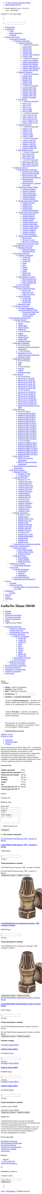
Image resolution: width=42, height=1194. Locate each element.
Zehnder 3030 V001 (29, 90)
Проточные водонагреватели (24, 579)
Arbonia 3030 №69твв (30, 62)
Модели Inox (27, 238)
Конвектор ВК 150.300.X (27, 437)
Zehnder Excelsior (28, 203)
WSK (20, 363)
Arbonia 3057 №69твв (30, 64)
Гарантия (12, 35)
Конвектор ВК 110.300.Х (27, 427)
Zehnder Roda (23, 538)
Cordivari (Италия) (24, 125)
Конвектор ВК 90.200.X (27, 413)
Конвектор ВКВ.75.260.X (27, 443)
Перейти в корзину (23, 875)
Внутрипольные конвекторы (20, 318)
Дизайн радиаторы (21, 168)
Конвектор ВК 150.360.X (27, 439)
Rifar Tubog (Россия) (25, 150)
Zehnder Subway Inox (25, 519)
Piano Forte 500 (27, 292)
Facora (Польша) (24, 285)
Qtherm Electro (23, 337)
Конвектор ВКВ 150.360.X (28, 454)
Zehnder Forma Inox (25, 524)
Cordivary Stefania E (25, 503)
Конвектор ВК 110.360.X (27, 429)
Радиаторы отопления (17, 39)
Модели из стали (28, 240)
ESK (19, 365)
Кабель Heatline (23, 560)
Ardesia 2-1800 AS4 (29, 146)
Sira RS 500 (26, 300)
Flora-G (25, 267)
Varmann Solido (27, 220)
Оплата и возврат (15, 585)
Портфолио (9, 591)
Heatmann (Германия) (21, 343)
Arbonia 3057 (27, 49)
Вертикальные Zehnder (30, 173)
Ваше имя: (5, 806)
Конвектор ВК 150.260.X (27, 435)
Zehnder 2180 (27, 82)
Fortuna (25, 269)
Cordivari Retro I (24, 493)
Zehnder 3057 (27, 80)
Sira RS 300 (26, 298)
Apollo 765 (26, 259)
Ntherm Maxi (22, 326)
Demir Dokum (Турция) (26, 277)
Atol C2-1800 (27, 109)
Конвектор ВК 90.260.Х (27, 415)
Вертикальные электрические (27, 180)
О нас (11, 31)
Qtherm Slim (22, 339)
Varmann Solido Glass (30, 222)
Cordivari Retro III (24, 497)
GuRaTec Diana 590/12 (9, 1086)
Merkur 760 (26, 275)
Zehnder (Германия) (25, 72)
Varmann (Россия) (20, 320)
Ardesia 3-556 (27, 132)
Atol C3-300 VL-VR (29, 117)
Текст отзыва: (6, 815)
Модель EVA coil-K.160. (27, 386)
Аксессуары (13, 567)
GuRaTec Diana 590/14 (9, 1049)
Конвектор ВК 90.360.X (27, 419)
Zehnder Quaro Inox (25, 526)
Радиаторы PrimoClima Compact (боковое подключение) (30, 314)
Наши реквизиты (15, 33)
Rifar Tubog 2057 (28, 154)
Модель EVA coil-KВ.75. (27, 394)
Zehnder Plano (27, 209)
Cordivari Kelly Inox (25, 482)
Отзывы (12, 593)
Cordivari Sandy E (24, 505)
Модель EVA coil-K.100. (27, 382)
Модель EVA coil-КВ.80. (27, 396)
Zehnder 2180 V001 (29, 93)
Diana (24, 263)
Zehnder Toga (23, 540)
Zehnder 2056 (27, 76)
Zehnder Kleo (27, 205)
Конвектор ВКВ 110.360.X (28, 450)
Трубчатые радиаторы (22, 41)
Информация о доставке (14, 731)
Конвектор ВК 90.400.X (27, 421)
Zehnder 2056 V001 (29, 88)
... (5, 600)
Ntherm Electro (23, 327)
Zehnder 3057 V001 (29, 92)
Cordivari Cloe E (24, 511)
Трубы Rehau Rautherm (22, 565)
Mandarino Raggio (28, 249)
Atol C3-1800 (27, 111)
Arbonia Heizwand (28, 193)
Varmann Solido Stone (30, 228)
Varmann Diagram (28, 214)
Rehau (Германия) (20, 548)
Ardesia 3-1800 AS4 (29, 148)
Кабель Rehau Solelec (25, 552)
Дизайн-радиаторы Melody (28, 236)
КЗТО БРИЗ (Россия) (21, 456)
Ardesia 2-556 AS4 (29, 140)
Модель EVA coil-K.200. (27, 388)
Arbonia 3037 (27, 47)
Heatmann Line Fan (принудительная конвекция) (28, 354)
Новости (8, 595)
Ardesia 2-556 (27, 129)
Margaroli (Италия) (20, 472)
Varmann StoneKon (29, 234)
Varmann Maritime (28, 218)
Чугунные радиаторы (22, 253)
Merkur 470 (26, 273)
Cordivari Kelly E (24, 501)
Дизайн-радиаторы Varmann (28, 212)
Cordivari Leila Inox (25, 489)
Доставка (12, 583)
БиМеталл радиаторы (22, 287)
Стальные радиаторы (21, 306)
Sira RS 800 (26, 302)
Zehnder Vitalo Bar (24, 528)
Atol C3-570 (26, 107)
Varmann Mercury (28, 216)
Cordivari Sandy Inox (25, 487)
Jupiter (24, 271)
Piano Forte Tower (28, 294)
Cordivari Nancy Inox (25, 485)
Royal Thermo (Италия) (26, 288)
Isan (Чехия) (22, 99)
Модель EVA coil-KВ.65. (27, 392)
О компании (9, 29)
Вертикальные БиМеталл (31, 177)
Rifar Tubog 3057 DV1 (30, 164)
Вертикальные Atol (29, 175)
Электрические (23, 476)
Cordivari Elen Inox (25, 483)
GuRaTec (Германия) (25, 255)
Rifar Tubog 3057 (28, 156)
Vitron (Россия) (19, 409)
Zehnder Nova (27, 207)
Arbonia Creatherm (29, 191)
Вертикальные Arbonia (30, 171)
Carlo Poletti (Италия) (21, 577)
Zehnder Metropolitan (25, 536)
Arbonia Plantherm (28, 199)
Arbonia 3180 (27, 56)
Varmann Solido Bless (29, 224)
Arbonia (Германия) (25, 43)
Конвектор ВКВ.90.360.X (27, 446)
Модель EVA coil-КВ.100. (27, 400)
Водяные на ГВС (24, 474)
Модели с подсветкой (30, 242)
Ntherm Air (22, 329)
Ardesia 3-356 (27, 131)
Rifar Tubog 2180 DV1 (30, 166)
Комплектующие (24, 304)
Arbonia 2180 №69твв (30, 66)
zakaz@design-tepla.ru (13, 5)
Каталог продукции (12, 37)
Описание (9, 740)
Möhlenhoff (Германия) (22, 359)
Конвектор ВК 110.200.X (27, 423)
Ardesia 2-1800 (27, 134)
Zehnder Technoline (29, 97)
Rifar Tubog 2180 (28, 158)
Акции (7, 597)
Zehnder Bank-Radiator (30, 210)
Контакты (8, 599)
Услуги (7, 581)
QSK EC (21, 368)
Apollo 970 (26, 261)
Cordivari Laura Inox (25, 491)
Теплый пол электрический (19, 546)
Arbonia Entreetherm (29, 195)
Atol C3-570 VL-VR (29, 119)
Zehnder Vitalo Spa (24, 530)
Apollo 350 (26, 257)
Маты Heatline (23, 558)
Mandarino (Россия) (25, 248)
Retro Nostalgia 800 (29, 283)
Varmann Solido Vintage (30, 226)
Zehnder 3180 (27, 84)
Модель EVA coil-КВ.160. (27, 404)
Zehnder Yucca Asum (25, 534)
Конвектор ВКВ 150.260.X (28, 452)
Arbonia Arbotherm (29, 189)
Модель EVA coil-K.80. (26, 378)
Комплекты (22, 575)
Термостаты (22, 571)
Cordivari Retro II (24, 495)
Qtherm (20, 333)
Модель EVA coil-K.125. (27, 384)
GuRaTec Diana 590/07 (9, 1067)
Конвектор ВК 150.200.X (27, 433)
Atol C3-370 (26, 105)
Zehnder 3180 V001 (29, 95)
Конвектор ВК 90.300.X (27, 417)
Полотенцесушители (17, 470)
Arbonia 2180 (27, 53)
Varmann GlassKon (29, 230)
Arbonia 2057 (27, 51)
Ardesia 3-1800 (27, 136)
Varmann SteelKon (28, 232)
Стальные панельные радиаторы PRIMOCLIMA (27, 309)
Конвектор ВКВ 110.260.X (28, 448)
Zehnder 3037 (27, 78)
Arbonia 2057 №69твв (30, 60)
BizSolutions (10, 1191)
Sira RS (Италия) (24, 296)
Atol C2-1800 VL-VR (30, 121)
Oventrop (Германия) (21, 569)
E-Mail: (4, 810)
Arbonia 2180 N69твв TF (31, 68)
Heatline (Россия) (20, 556)
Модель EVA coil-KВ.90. (27, 398)
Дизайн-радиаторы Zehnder (28, 201)
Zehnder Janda (23, 542)
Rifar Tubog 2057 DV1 (30, 162)
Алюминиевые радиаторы (23, 246)
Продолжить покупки (8, 875)
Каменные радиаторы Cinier (28, 244)
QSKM (20, 370)
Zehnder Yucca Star (24, 521)
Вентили (21, 573)
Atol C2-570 (26, 103)
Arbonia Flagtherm (28, 197)
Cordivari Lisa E (23, 509)
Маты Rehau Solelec (25, 550)
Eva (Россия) (18, 374)
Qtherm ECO (22, 335)
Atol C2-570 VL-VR (29, 115)
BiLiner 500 (26, 290)
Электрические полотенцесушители (27, 544)
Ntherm (20, 324)
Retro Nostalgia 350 (29, 279)
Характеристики (11, 742)
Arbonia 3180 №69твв (30, 70)
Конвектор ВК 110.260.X (27, 425)
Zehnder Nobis (23, 522)
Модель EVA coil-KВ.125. (27, 402)
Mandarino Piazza (28, 251)
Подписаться (6, 1182)
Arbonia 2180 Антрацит (31, 54)
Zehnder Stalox (23, 517)
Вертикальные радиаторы (27, 170)
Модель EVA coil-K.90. (26, 380)
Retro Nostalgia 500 (29, 281)
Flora (24, 265)
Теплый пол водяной (17, 563)
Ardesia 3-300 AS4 (29, 142)
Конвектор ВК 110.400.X (27, 431)
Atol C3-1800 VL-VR (30, 123)
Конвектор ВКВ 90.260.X (27, 444)
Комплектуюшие (24, 554)
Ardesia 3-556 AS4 (29, 144)
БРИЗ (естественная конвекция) (25, 459)
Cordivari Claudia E (25, 507)
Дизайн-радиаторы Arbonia (28, 187)
